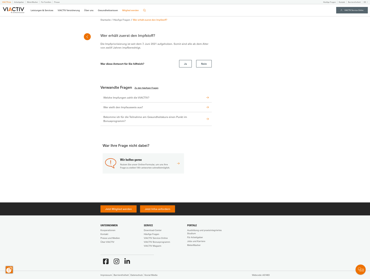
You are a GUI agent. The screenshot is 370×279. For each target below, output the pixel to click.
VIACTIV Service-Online (353, 10)
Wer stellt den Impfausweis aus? (123, 107)
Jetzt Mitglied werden (118, 209)
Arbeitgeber (19, 2)
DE (365, 2)
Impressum (106, 275)
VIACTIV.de (6, 2)
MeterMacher (32, 2)
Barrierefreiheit (354, 2)
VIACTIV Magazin (152, 245)
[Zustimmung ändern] (9, 269)
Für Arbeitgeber (195, 237)
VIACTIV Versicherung (69, 10)
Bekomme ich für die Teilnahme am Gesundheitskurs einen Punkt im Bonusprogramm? (145, 119)
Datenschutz (136, 275)
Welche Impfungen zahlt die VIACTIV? (126, 97)
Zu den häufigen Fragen (146, 87)
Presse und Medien (110, 238)
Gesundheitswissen (108, 10)
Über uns (89, 10)
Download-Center (153, 230)
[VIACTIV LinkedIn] (127, 263)
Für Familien (46, 2)
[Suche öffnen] (144, 10)
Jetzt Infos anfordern (157, 209)
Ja (185, 63)
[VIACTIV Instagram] (116, 263)
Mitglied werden (130, 10)
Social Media (150, 275)
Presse (57, 2)
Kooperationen (107, 230)
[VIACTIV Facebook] (106, 263)
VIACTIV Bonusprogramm (157, 241)
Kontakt (342, 2)
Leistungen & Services (42, 10)
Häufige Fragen (329, 2)
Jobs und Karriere (196, 241)
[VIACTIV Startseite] (13, 10)
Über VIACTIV (107, 241)
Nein (204, 63)
